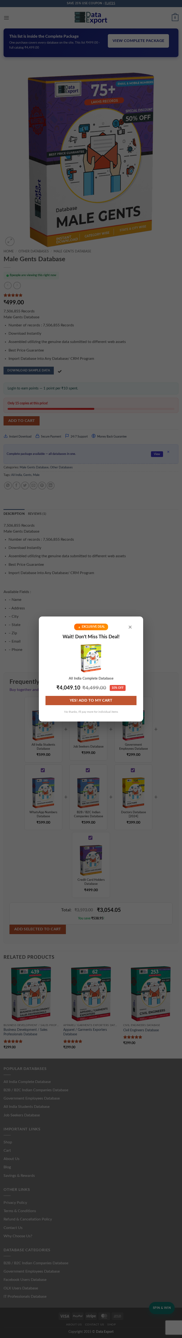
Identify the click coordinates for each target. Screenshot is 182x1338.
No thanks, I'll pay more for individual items (91, 711)
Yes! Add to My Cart (91, 700)
